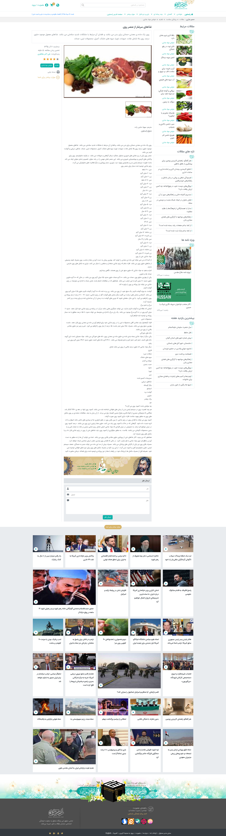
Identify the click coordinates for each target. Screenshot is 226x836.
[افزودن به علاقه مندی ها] (50, 833)
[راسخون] (184, 8)
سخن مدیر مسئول (165, 833)
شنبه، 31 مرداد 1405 (68, 14)
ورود (34, 5)
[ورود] (58, 833)
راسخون (188, 14)
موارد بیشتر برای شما (46, 77)
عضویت (40, 5)
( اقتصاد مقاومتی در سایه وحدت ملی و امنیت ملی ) (47, 14)
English (108, 833)
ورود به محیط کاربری (126, 833)
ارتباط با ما (153, 833)
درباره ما (145, 833)
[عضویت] (54, 833)
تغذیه (161, 19)
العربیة (115, 833)
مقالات (182, 19)
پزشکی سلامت (171, 19)
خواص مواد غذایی (149, 19)
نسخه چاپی (52, 72)
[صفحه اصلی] (62, 833)
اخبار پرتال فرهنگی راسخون (137, 813)
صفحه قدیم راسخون (114, 14)
